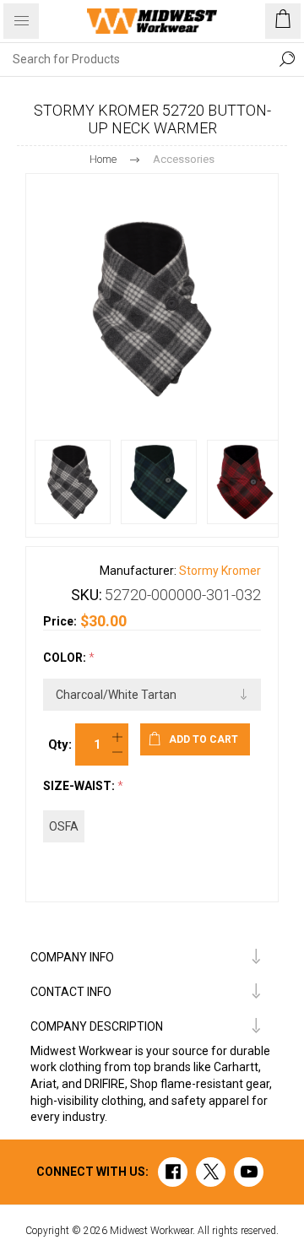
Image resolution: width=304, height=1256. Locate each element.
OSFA (64, 826)
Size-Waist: (80, 786)
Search (287, 59)
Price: (60, 621)
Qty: (60, 744)
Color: (66, 658)
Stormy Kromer (220, 570)
